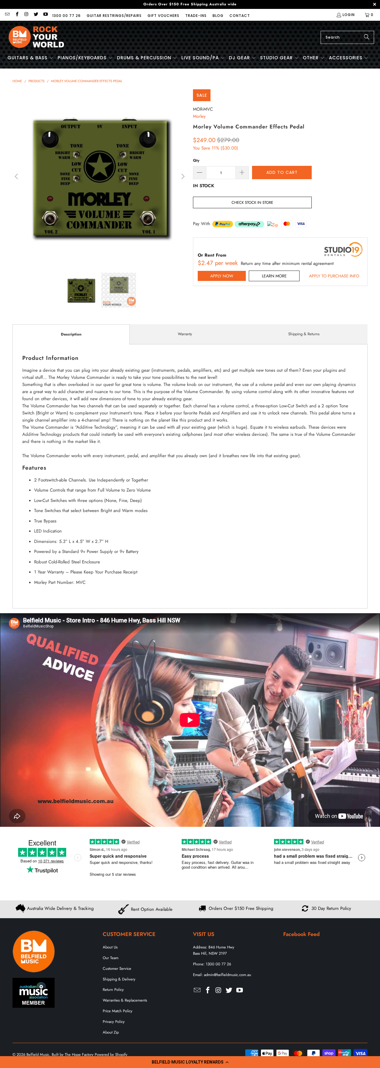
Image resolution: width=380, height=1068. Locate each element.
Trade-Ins (196, 15)
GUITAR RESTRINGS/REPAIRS (114, 15)
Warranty (185, 334)
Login (349, 14)
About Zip (111, 1032)
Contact (239, 15)
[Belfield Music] (36, 37)
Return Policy (113, 989)
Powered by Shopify (111, 1054)
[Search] (366, 37)
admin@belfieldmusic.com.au (227, 975)
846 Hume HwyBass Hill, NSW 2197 (213, 950)
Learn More (274, 276)
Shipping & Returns (303, 334)
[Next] (182, 176)
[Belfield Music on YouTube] (45, 14)
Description (71, 334)
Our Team (110, 958)
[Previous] (17, 176)
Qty (196, 160)
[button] (190, 1062)
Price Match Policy (117, 1011)
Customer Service (117, 968)
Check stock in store (252, 202)
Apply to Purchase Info (334, 276)
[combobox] (347, 37)
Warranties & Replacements (125, 1000)
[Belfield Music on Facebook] (16, 14)
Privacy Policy (114, 1021)
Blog (218, 15)
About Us (110, 947)
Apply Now (221, 276)
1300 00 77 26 (66, 15)
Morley (199, 116)
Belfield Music (37, 1054)
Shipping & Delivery (119, 979)
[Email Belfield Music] (7, 14)
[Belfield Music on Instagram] (26, 14)
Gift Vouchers (163, 15)
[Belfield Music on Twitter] (35, 14)
